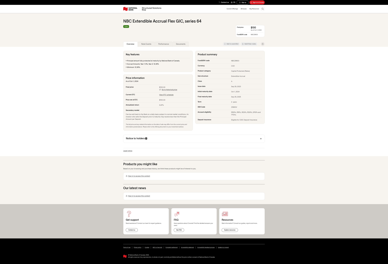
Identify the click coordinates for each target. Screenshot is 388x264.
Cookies (147, 247)
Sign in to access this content (139, 176)
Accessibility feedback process (206, 247)
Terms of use (126, 247)
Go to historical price (169, 90)
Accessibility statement (187, 247)
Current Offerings (232, 9)
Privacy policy (137, 247)
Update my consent (223, 247)
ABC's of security (157, 247)
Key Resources (254, 9)
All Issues (244, 9)
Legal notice (127, 151)
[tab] (130, 44)
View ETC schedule (166, 95)
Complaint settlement (172, 247)
